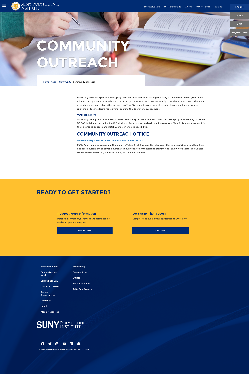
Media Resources (50, 312)
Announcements (49, 266)
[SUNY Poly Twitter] (49, 342)
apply (239, 15)
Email (44, 306)
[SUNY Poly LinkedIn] (70, 342)
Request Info (239, 32)
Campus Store (80, 272)
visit (239, 24)
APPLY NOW (160, 230)
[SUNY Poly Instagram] (56, 342)
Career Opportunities (48, 293)
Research (219, 7)
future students (152, 7)
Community (65, 82)
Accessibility (79, 266)
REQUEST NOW (85, 230)
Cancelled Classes (50, 286)
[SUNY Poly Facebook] (42, 342)
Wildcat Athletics (81, 283)
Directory (46, 300)
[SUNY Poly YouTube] (63, 342)
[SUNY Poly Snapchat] (78, 342)
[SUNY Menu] (4, 5)
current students (172, 7)
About (54, 82)
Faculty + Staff (203, 7)
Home (46, 82)
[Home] (35, 6)
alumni (188, 7)
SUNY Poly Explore (82, 289)
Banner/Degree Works (49, 274)
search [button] (239, 7)
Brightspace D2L (49, 281)
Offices (76, 278)
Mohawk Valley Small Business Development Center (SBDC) (110, 140)
